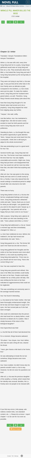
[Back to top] (22, 456)
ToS (13, 456)
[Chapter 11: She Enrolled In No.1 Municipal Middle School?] (10, 22)
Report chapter (16, 429)
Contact (9, 456)
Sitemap (16, 456)
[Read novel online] (10, 2)
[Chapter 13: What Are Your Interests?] (21, 22)
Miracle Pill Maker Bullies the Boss (15, 12)
